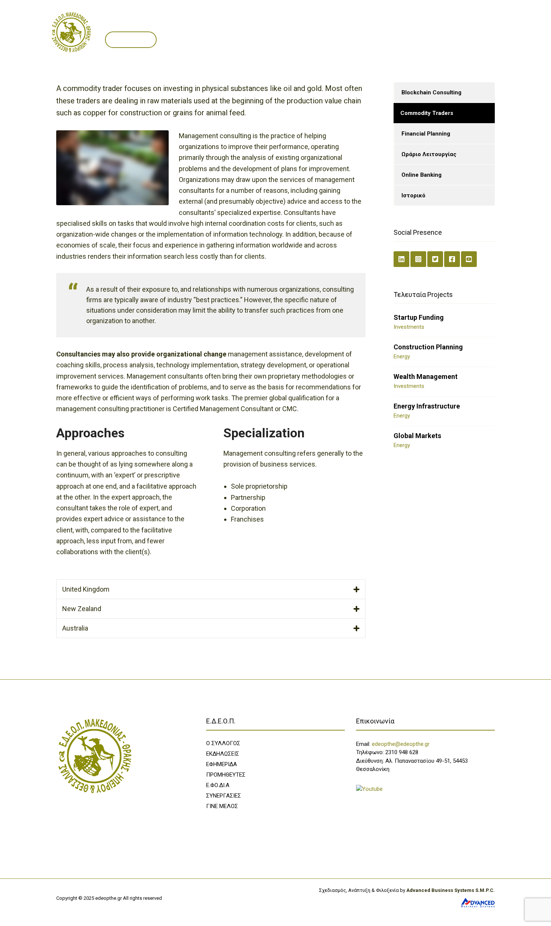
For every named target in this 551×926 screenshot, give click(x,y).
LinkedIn (401, 259)
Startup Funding (419, 317)
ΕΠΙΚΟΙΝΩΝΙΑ (469, 23)
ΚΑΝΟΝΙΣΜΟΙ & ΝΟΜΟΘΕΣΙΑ (405, 23)
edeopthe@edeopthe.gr (401, 744)
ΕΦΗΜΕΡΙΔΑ (221, 764)
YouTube (469, 259)
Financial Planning (425, 133)
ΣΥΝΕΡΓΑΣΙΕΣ (341, 23)
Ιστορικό (413, 195)
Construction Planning (428, 347)
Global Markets (417, 436)
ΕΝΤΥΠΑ (249, 23)
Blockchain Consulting (431, 92)
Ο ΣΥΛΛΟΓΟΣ (146, 23)
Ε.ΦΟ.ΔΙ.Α (217, 785)
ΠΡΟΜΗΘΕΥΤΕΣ (292, 23)
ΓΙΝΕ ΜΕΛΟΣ (131, 39)
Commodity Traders (426, 113)
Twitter (435, 259)
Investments (409, 327)
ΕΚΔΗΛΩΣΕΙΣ (222, 753)
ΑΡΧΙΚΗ (109, 23)
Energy (402, 356)
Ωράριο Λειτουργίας (429, 154)
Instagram (418, 259)
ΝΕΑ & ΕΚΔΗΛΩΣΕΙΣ (200, 23)
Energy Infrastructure (427, 406)
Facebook (452, 259)
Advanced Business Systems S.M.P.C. (450, 890)
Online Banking (421, 174)
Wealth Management (426, 376)
